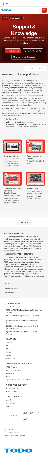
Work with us (10, 403)
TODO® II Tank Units (13, 307)
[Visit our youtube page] (31, 413)
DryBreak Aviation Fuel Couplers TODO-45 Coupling (21, 333)
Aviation (8, 355)
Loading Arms (11, 358)
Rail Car (8, 352)
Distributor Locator (12, 391)
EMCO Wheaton (11, 367)
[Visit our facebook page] (37, 413)
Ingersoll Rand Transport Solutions (18, 380)
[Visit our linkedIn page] (25, 413)
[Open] (44, 10)
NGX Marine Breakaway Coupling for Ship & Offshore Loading (22, 327)
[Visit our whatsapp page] (25, 419)
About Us (9, 400)
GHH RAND (10, 373)
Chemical (9, 342)
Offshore (9, 349)
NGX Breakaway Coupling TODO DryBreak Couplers (21, 322)
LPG (7, 346)
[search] (44, 3)
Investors (9, 406)
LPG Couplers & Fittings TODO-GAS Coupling (22, 316)
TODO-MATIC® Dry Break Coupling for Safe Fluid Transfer (24, 311)
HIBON (8, 377)
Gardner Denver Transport (15, 370)
